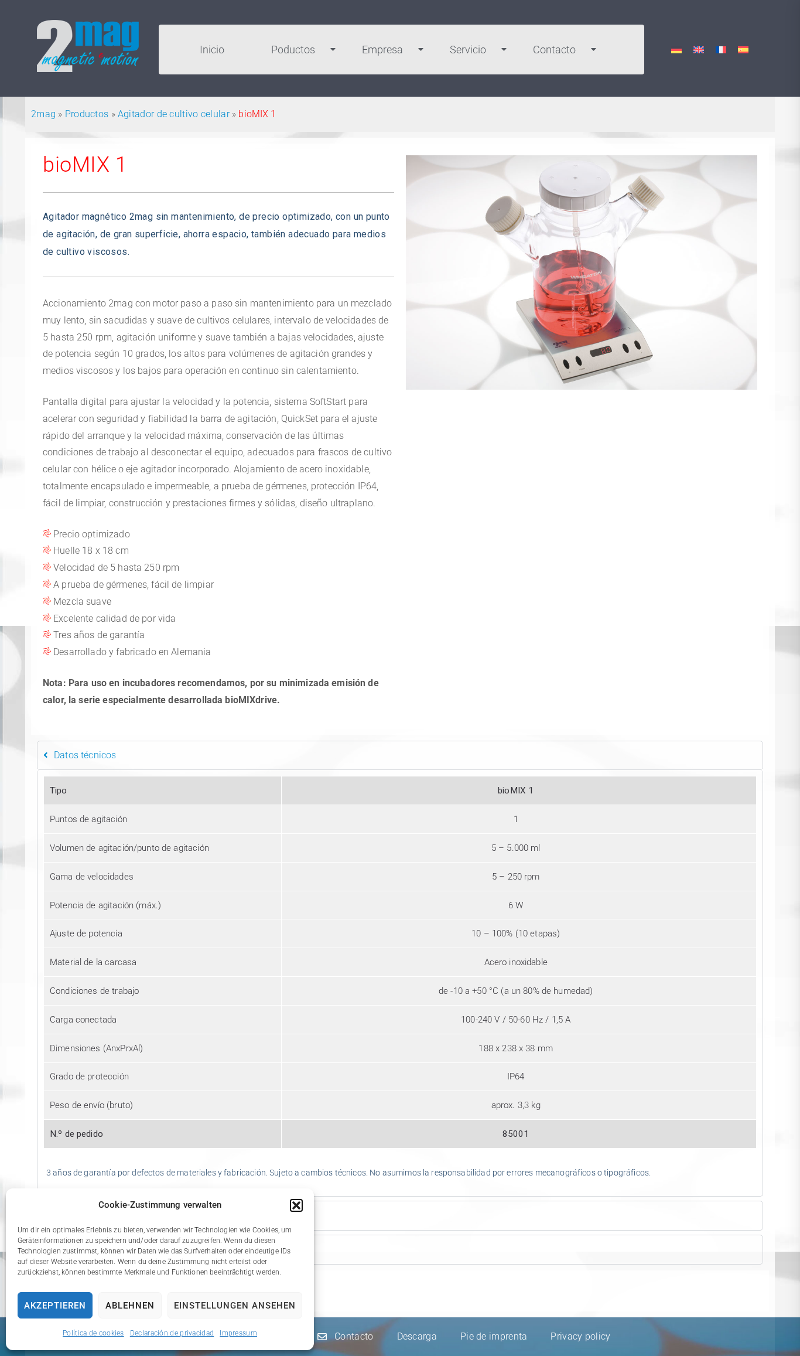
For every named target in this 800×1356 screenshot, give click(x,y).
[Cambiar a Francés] (721, 49)
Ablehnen (130, 1305)
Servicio (468, 49)
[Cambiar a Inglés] (699, 49)
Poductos (293, 49)
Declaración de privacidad (172, 1333)
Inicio (212, 49)
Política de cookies (93, 1333)
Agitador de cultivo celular (174, 114)
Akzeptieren (55, 1305)
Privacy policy (580, 1336)
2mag (43, 114)
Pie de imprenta (494, 1336)
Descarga (417, 1336)
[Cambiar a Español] (743, 49)
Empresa (382, 49)
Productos (87, 114)
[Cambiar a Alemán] (676, 49)
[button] (296, 1205)
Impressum (238, 1333)
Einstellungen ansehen (235, 1305)
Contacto (554, 49)
